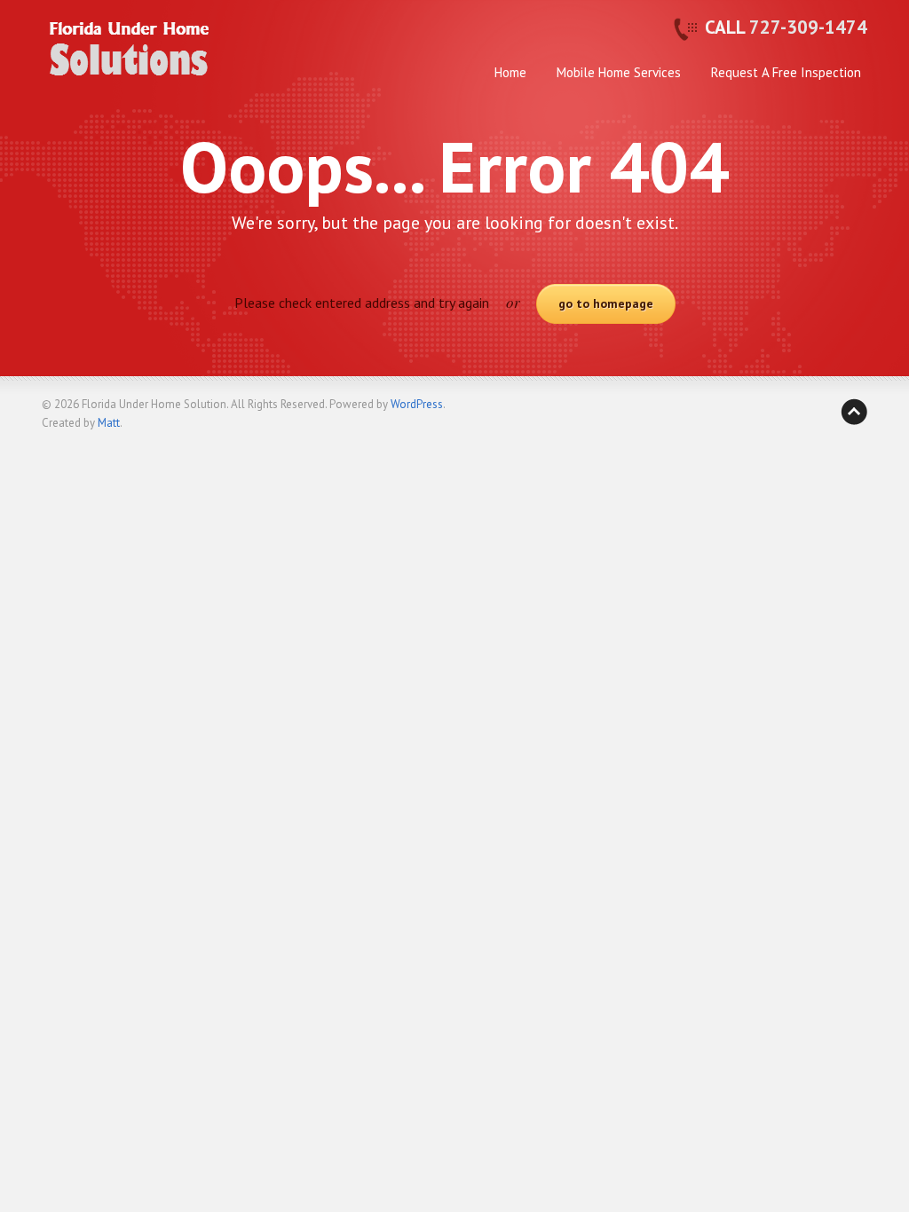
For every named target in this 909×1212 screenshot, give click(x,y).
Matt (109, 422)
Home (510, 72)
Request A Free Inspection (786, 72)
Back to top (854, 411)
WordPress (417, 404)
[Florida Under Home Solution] (130, 63)
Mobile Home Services (619, 72)
